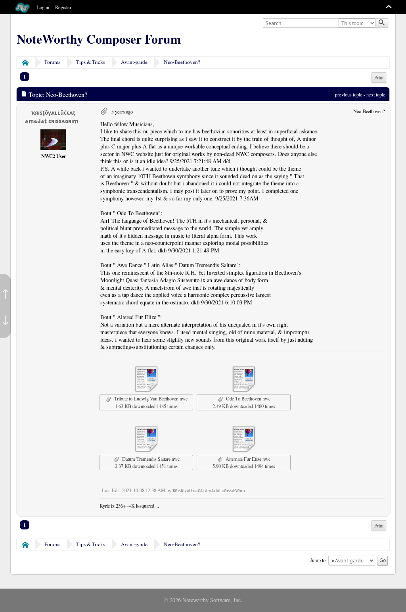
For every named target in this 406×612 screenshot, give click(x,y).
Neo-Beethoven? (182, 61)
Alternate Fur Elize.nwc (247, 459)
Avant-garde (134, 61)
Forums (52, 61)
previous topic (348, 94)
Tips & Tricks (90, 61)
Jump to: (318, 559)
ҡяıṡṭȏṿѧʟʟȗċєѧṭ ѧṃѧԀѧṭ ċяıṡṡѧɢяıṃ (51, 117)
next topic (375, 94)
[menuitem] (379, 77)
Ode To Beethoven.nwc (247, 398)
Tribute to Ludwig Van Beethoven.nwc (150, 398)
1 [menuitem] (24, 76)
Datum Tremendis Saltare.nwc (150, 459)
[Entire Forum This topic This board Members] (358, 23)
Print (378, 77)
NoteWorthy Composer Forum (99, 39)
